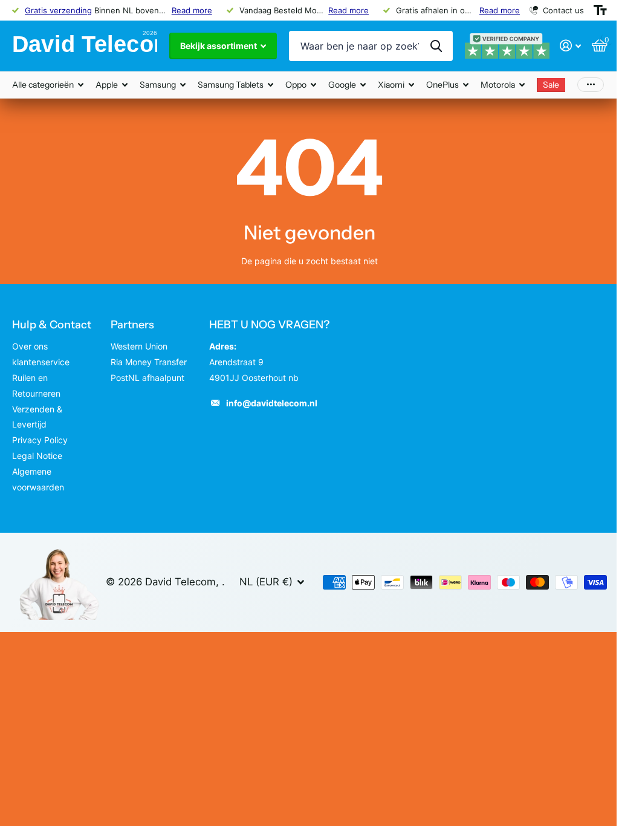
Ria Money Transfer (149, 362)
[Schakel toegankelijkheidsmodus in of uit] (600, 10)
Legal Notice (37, 455)
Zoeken (436, 46)
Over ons (30, 346)
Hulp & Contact (51, 324)
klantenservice (41, 362)
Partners (132, 324)
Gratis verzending (58, 10)
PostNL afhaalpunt (147, 377)
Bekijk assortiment (219, 46)
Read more (192, 10)
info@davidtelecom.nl (271, 403)
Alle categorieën (47, 85)
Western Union (139, 346)
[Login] (570, 45)
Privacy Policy (40, 440)
